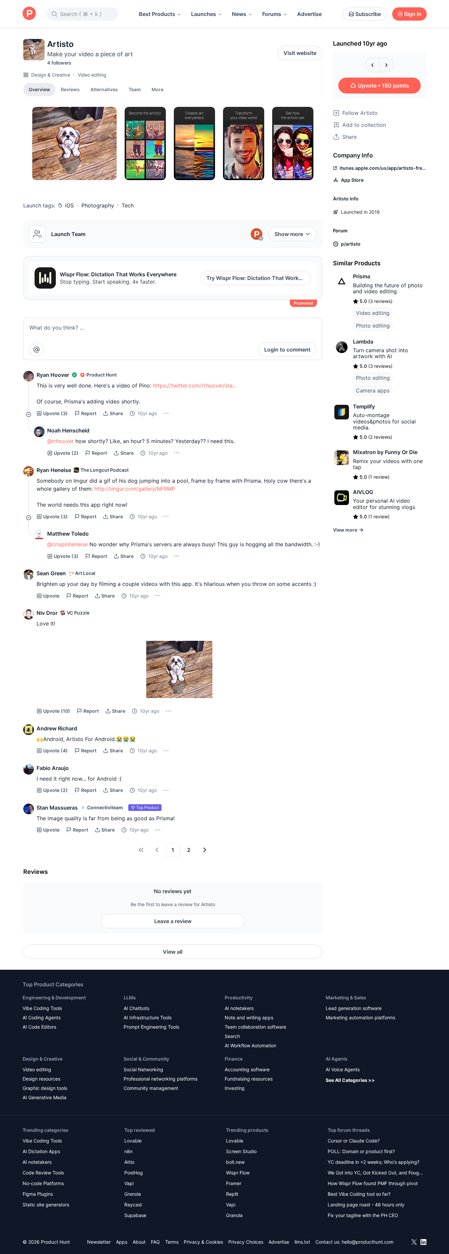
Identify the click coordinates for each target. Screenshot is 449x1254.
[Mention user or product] (36, 349)
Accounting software (247, 1069)
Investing (235, 1088)
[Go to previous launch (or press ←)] (372, 65)
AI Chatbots (136, 1008)
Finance (234, 1059)
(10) (56, 711)
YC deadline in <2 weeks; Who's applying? (373, 1162)
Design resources (41, 1079)
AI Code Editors (39, 1027)
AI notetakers (239, 1008)
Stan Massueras (57, 807)
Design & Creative (50, 75)
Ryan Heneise (54, 470)
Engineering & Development (54, 997)
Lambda (363, 341)
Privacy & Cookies (203, 1242)
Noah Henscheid (68, 430)
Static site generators (46, 1204)
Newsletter (99, 1242)
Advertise (309, 14)
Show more (289, 234)
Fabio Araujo (53, 768)
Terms (171, 1242)
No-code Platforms (43, 1183)
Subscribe (368, 14)
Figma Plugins (38, 1194)
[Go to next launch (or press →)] (386, 65)
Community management (151, 1088)
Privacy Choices (245, 1242)
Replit (232, 1194)
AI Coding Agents (41, 1017)
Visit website (299, 53)
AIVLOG (363, 492)
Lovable (133, 1140)
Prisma (361, 276)
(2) (66, 453)
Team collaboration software (255, 1027)
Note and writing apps (249, 1017)
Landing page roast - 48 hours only (366, 1204)
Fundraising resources (249, 1079)
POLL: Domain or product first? (361, 1151)
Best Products (157, 14)
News (239, 14)
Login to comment (287, 349)
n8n (128, 1151)
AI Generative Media (44, 1097)
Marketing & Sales (346, 997)
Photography (97, 205)
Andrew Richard (57, 728)
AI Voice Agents (343, 1069)
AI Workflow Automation (250, 1045)
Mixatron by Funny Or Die (385, 452)
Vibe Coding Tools (42, 1008)
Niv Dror (47, 613)
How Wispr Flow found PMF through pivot (373, 1183)
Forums (271, 14)
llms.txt (302, 1242)
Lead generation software (354, 1008)
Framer (233, 1183)
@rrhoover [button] (60, 441)
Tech (128, 205)
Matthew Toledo (68, 533)
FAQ (155, 1242)
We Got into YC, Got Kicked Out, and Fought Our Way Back (375, 1173)
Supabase (135, 1215)
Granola (132, 1194)
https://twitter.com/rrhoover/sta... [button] (195, 385)
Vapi (129, 1183)
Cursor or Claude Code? (354, 1140)
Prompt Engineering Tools (151, 1027)
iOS (69, 205)
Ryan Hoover (53, 375)
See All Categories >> (350, 1080)
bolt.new (235, 1162)
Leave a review (172, 921)
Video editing (92, 75)
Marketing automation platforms (360, 1017)
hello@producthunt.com (367, 1242)
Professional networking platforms (160, 1079)
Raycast (133, 1204)
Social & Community (146, 1059)
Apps (121, 1242)
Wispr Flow (238, 1172)
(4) (55, 750)
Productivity (239, 997)
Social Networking (143, 1069)
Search (232, 1036)
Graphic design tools (45, 1088)
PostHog (133, 1172)
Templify (364, 406)
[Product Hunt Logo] (29, 14)
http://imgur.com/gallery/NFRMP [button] (134, 488)
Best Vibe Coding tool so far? (359, 1194)
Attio (129, 1162)
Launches (203, 14)
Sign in (412, 14)
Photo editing (373, 325)
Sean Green (51, 573)
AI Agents (337, 1059)
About (139, 1242)
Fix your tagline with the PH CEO (363, 1215)
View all (172, 951)
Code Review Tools (43, 1172)
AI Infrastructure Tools (147, 1017)
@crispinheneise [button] (67, 544)
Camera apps (373, 390)
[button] (157, 89)
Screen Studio (241, 1151)
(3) (55, 413)
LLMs (130, 997)
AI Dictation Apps (41, 1151)
